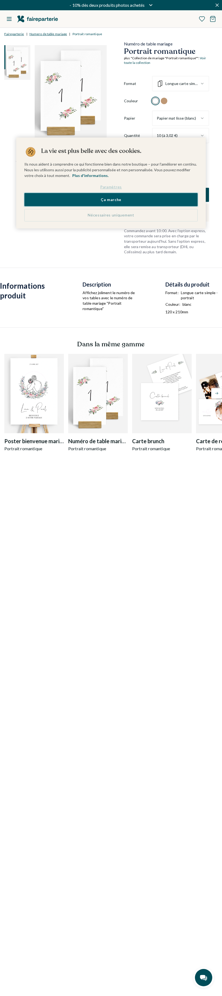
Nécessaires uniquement (111, 215)
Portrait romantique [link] (87, 34)
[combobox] (180, 83)
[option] (155, 101)
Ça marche (111, 199)
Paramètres (111, 187)
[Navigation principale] (9, 19)
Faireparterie (14, 34)
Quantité (132, 135)
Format (130, 83)
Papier (129, 118)
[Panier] (213, 19)
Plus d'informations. (90, 175)
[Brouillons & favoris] (202, 19)
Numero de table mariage (48, 34)
